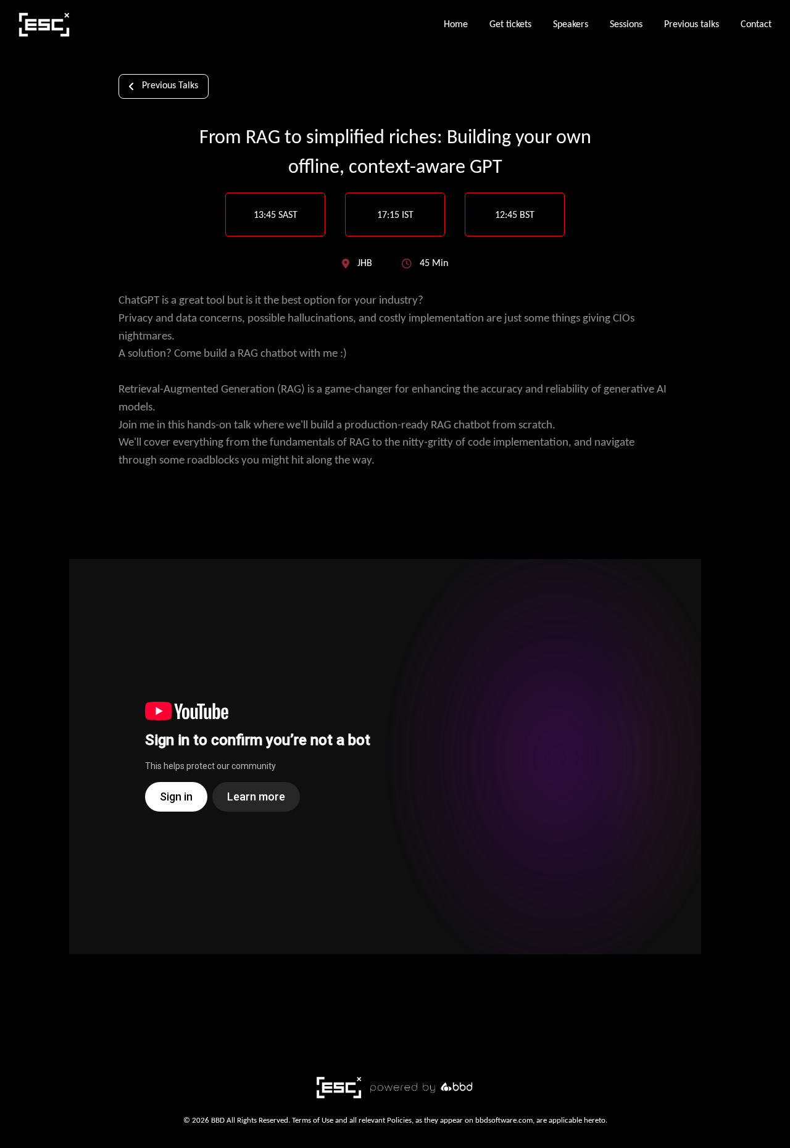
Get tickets (510, 25)
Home (456, 25)
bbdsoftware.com (504, 1121)
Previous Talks (170, 86)
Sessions (626, 25)
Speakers (570, 25)
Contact (756, 25)
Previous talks (691, 25)
